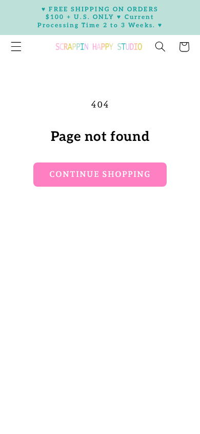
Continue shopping (100, 174)
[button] (160, 47)
